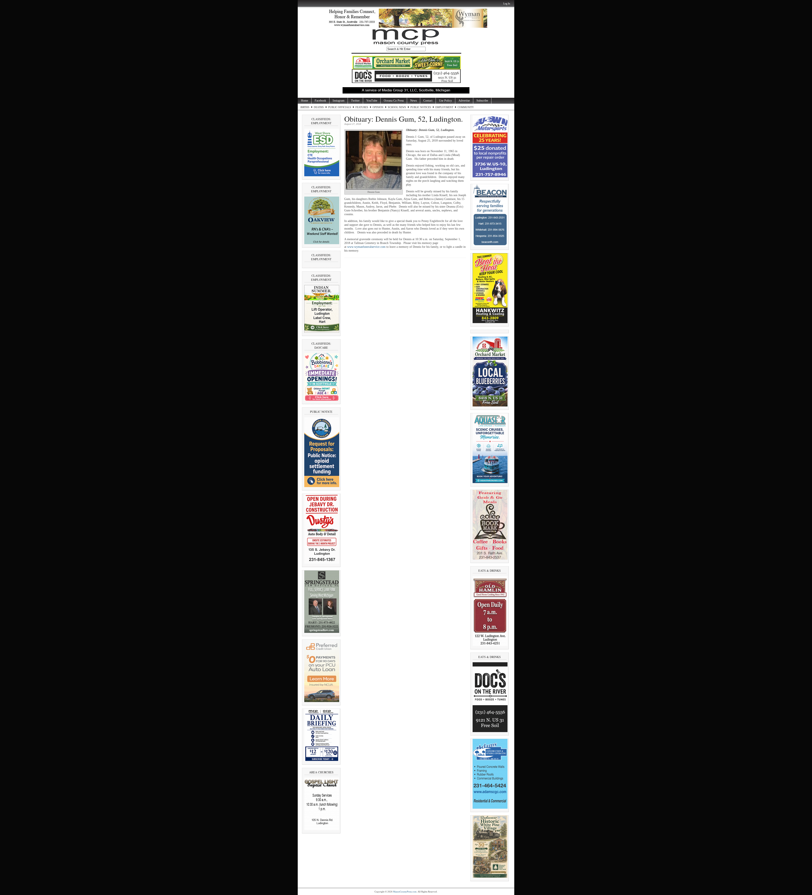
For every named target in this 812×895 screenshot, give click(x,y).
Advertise (464, 100)
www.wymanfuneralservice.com (366, 246)
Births (304, 107)
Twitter (355, 100)
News (413, 100)
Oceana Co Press (394, 100)
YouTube (371, 100)
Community (466, 107)
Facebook (320, 100)
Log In (506, 3)
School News (397, 107)
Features (361, 107)
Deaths (319, 107)
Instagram (338, 100)
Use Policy (445, 100)
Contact (427, 100)
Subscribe (482, 100)
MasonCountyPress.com (405, 891)
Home (304, 100)
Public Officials (339, 107)
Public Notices (420, 107)
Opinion (378, 107)
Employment (444, 107)
